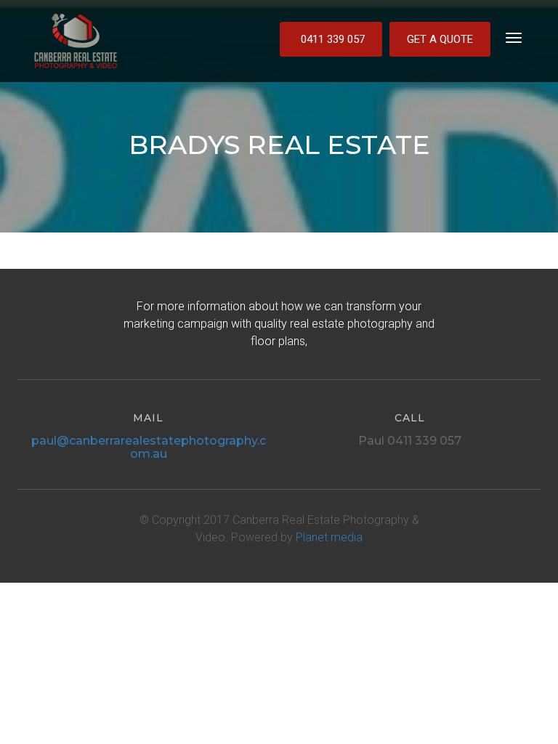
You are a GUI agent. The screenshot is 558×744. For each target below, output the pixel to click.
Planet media (329, 537)
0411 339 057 (333, 39)
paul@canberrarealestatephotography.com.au (148, 447)
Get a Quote (440, 39)
